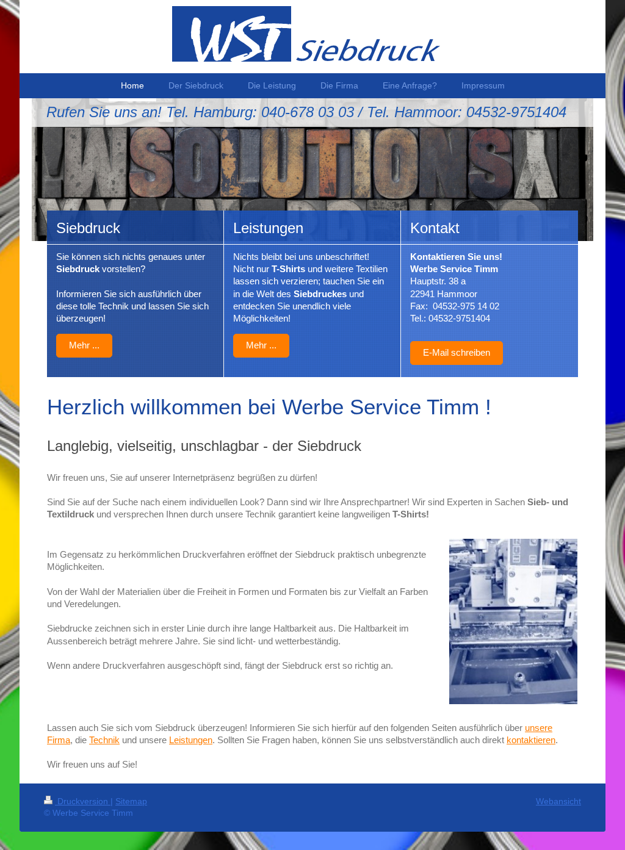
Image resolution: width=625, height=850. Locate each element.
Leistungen (190, 740)
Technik (104, 740)
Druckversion (82, 801)
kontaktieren (531, 740)
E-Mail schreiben (456, 352)
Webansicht (558, 801)
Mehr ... (84, 345)
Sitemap (131, 801)
